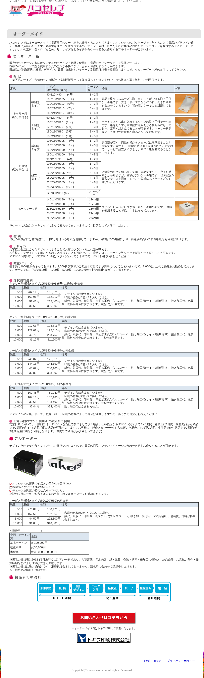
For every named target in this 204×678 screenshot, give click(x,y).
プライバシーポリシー (181, 660)
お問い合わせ (152, 660)
